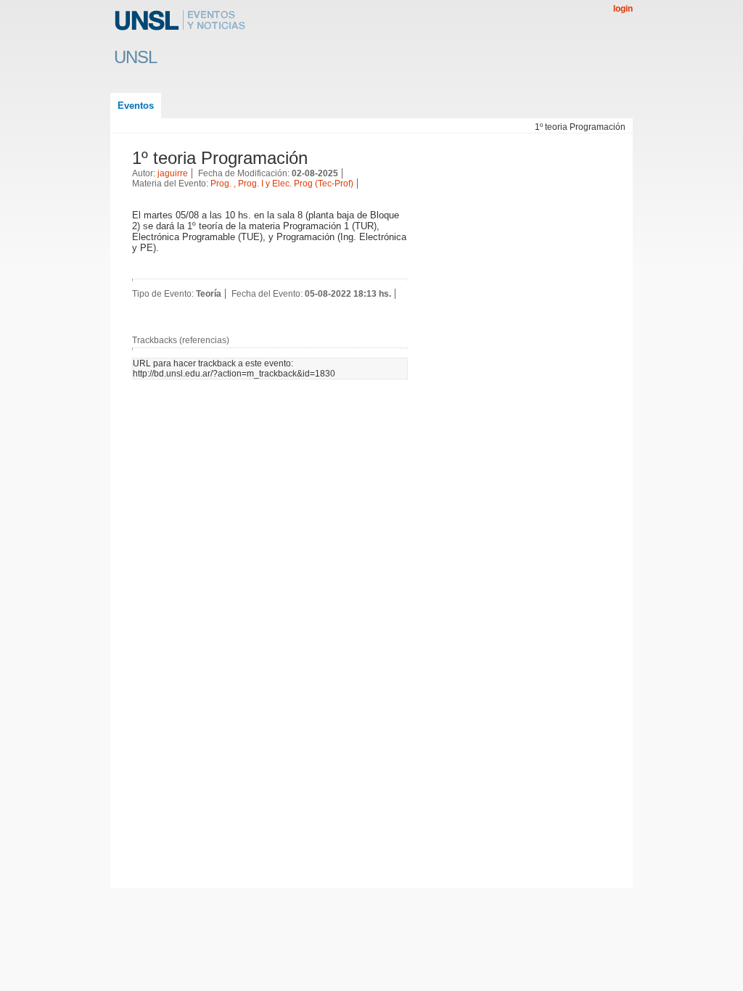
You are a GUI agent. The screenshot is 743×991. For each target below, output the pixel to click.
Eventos (136, 105)
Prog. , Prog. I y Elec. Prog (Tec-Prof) (281, 183)
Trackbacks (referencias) (180, 340)
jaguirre (172, 173)
